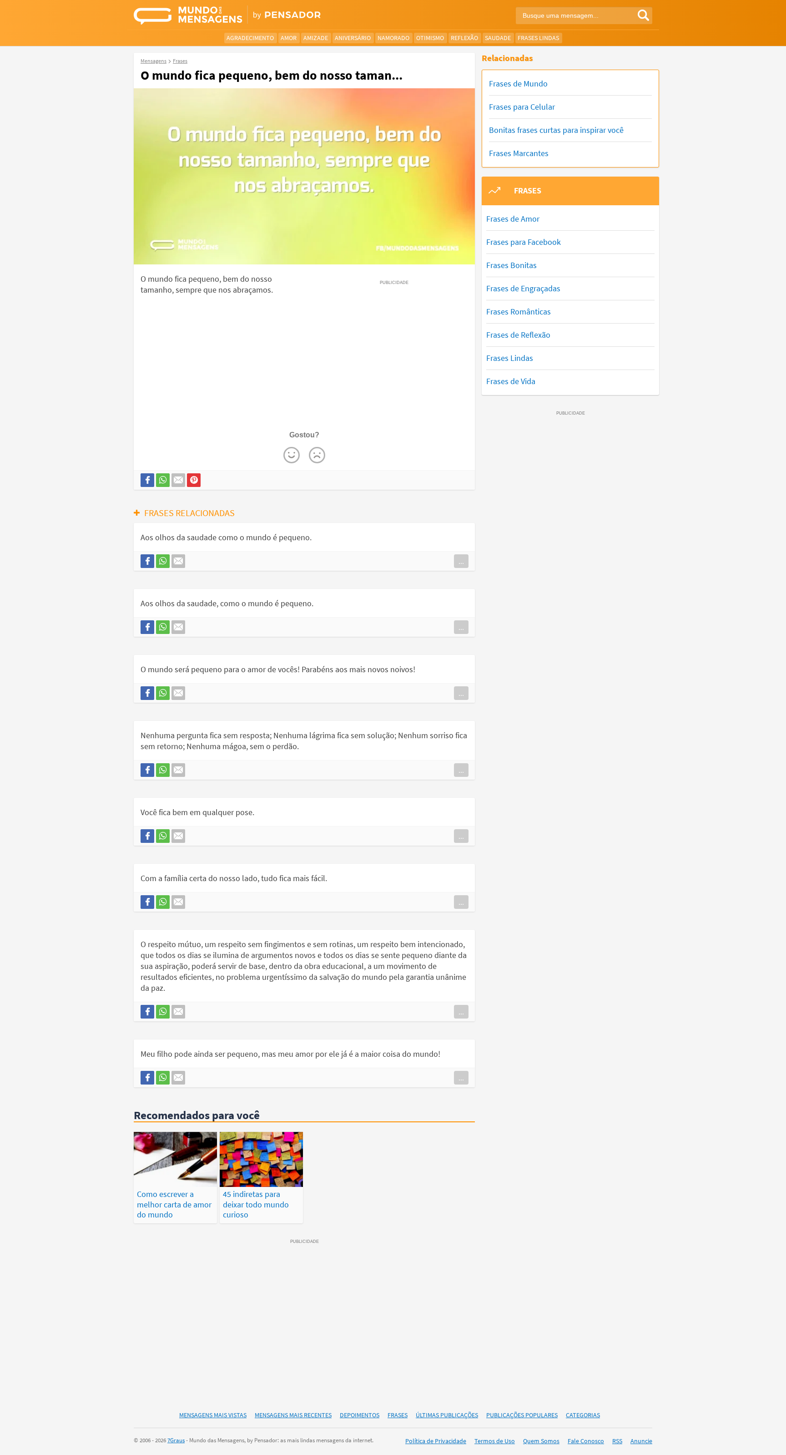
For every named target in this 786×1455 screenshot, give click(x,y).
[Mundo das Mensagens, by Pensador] (260, 16)
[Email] (178, 480)
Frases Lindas (538, 38)
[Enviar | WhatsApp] (163, 480)
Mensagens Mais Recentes (293, 1415)
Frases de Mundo (518, 83)
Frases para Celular (522, 106)
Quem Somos (541, 1441)
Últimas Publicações (447, 1415)
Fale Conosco (586, 1441)
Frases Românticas (518, 311)
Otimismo (430, 38)
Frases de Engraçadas (523, 288)
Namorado (393, 38)
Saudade (498, 38)
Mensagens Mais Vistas (213, 1415)
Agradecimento (250, 38)
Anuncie (641, 1441)
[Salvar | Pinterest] (194, 480)
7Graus (176, 1440)
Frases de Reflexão (518, 335)
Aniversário (353, 38)
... (461, 561)
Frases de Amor (512, 218)
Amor (289, 38)
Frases (398, 1415)
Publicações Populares (522, 1415)
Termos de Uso (494, 1441)
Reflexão (464, 38)
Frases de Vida (510, 381)
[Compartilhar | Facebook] (147, 480)
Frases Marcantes (519, 153)
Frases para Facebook (523, 242)
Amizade (315, 38)
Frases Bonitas (511, 265)
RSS (617, 1441)
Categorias (583, 1415)
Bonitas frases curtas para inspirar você (556, 130)
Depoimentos (359, 1415)
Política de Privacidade (435, 1441)
